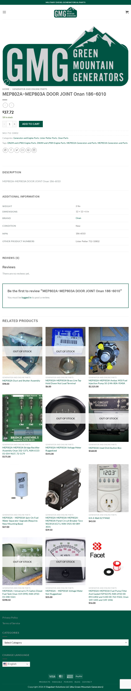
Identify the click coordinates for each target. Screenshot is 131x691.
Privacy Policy (10, 617)
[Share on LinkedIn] (34, 150)
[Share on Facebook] (11, 150)
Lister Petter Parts (48, 138)
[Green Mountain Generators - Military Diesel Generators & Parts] (65, 12)
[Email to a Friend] (22, 150)
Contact (87, 682)
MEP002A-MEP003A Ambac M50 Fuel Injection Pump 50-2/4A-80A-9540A (108, 382)
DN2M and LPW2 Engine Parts (22, 143)
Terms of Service (11, 623)
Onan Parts (63, 138)
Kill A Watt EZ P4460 (99, 518)
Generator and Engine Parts (29, 89)
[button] (4, 12)
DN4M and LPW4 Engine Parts (51, 143)
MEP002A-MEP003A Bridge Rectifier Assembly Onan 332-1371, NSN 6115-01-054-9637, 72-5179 (21, 450)
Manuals (57, 682)
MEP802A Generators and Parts (82, 143)
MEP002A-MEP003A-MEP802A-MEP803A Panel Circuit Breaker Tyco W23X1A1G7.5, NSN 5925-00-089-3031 (64, 522)
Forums (68, 682)
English (11, 664)
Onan (78, 218)
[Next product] (5, 105)
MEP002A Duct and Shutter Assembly (21, 380)
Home (5, 89)
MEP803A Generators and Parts (113, 143)
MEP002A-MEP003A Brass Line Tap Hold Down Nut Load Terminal (63, 382)
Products (44, 682)
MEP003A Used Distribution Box (105, 447)
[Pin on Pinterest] (28, 150)
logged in (26, 297)
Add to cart (31, 123)
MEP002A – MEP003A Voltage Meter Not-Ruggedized (64, 592)
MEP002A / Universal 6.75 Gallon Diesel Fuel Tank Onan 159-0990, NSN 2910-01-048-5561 (22, 593)
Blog (77, 682)
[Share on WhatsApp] (5, 150)
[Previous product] (11, 105)
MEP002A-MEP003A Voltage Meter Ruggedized (63, 449)
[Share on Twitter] (16, 150)
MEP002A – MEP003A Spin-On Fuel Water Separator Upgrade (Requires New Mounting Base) (20, 520)
